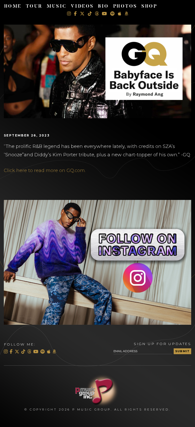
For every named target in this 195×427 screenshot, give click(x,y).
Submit (182, 351)
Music (57, 6)
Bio (103, 6)
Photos (125, 6)
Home (13, 6)
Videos (82, 6)
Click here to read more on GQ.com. (45, 170)
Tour (34, 6)
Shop (149, 6)
